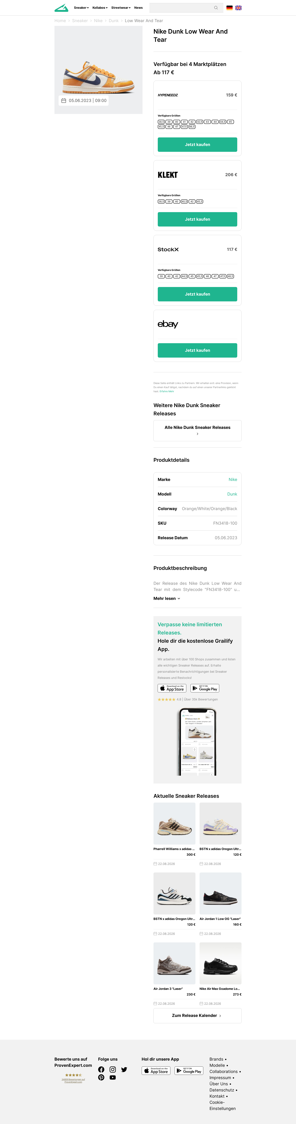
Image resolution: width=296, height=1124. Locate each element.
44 (215, 121)
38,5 (161, 121)
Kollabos (98, 7)
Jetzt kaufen (197, 144)
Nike (98, 20)
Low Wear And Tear (144, 20)
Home (60, 20)
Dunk (114, 20)
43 (207, 121)
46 (168, 126)
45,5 (161, 126)
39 (168, 121)
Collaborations (223, 1071)
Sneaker (80, 7)
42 (191, 121)
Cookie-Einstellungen (222, 1105)
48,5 (192, 126)
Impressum (220, 1077)
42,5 (199, 121)
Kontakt (217, 1096)
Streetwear (119, 7)
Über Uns (218, 1083)
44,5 (222, 121)
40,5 (184, 201)
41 (184, 121)
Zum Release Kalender (194, 1015)
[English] (238, 7)
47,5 (184, 126)
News (138, 7)
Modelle (217, 1065)
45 (230, 121)
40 (176, 121)
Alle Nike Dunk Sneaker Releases (197, 427)
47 (176, 126)
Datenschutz (221, 1090)
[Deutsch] (229, 7)
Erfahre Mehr (167, 391)
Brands (216, 1059)
